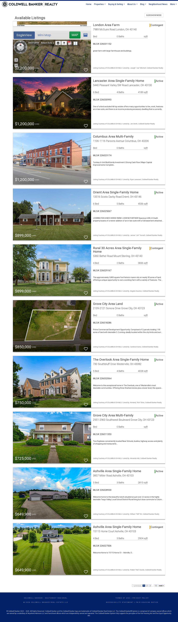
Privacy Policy (141, 598)
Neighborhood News (158, 4)
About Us (132, 5)
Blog (143, 5)
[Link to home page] (31, 4)
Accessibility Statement (120, 602)
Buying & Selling (116, 5)
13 (156, 586)
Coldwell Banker (33, 598)
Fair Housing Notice (147, 602)
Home (88, 4)
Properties (100, 5)
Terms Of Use (123, 598)
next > (161, 586)
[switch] (86, 68)
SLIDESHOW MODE (154, 15)
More (173, 5)
